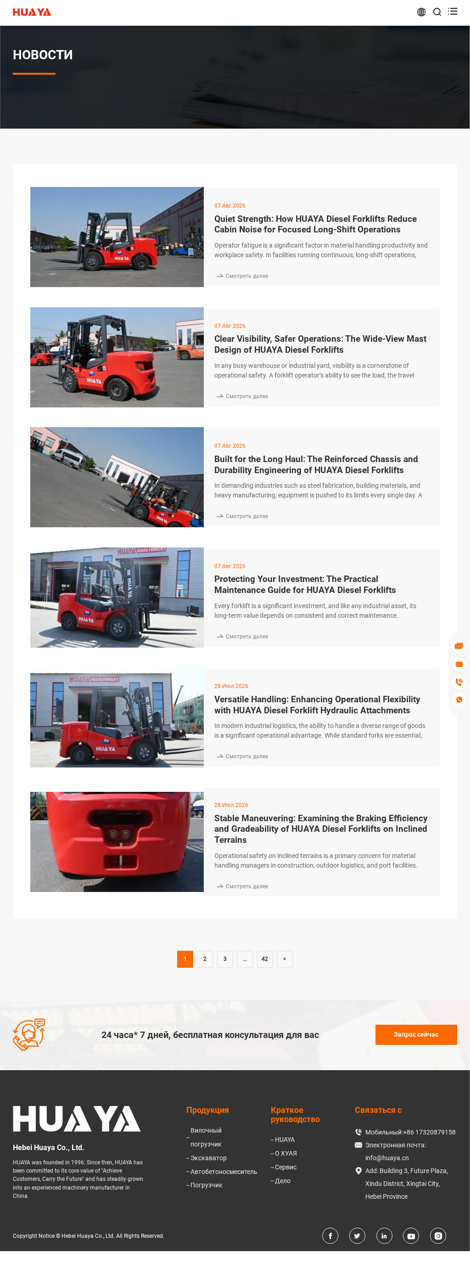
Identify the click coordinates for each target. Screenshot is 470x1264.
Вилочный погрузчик (206, 1137)
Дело (283, 1181)
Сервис (286, 1167)
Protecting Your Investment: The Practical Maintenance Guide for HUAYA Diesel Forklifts (305, 584)
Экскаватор (208, 1158)
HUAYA (285, 1139)
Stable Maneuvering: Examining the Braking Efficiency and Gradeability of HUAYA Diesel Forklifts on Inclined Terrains (321, 829)
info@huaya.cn (387, 1158)
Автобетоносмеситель (223, 1171)
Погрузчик (206, 1185)
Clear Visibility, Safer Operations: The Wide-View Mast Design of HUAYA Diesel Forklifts (320, 344)
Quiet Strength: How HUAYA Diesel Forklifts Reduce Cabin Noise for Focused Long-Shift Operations (315, 224)
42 (265, 959)
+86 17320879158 (429, 1132)
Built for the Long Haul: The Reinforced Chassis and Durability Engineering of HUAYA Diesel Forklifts (316, 464)
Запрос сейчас (416, 1034)
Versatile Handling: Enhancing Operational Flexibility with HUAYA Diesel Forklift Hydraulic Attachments (317, 705)
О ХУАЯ (286, 1153)
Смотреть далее (241, 276)
